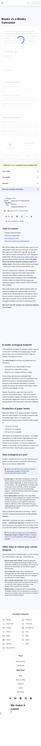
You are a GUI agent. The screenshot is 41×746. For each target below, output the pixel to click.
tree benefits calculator (13, 471)
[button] (20, 165)
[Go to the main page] (11, 3)
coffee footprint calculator (27, 448)
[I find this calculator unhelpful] (12, 216)
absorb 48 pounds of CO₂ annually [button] (12, 525)
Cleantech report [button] (26, 351)
